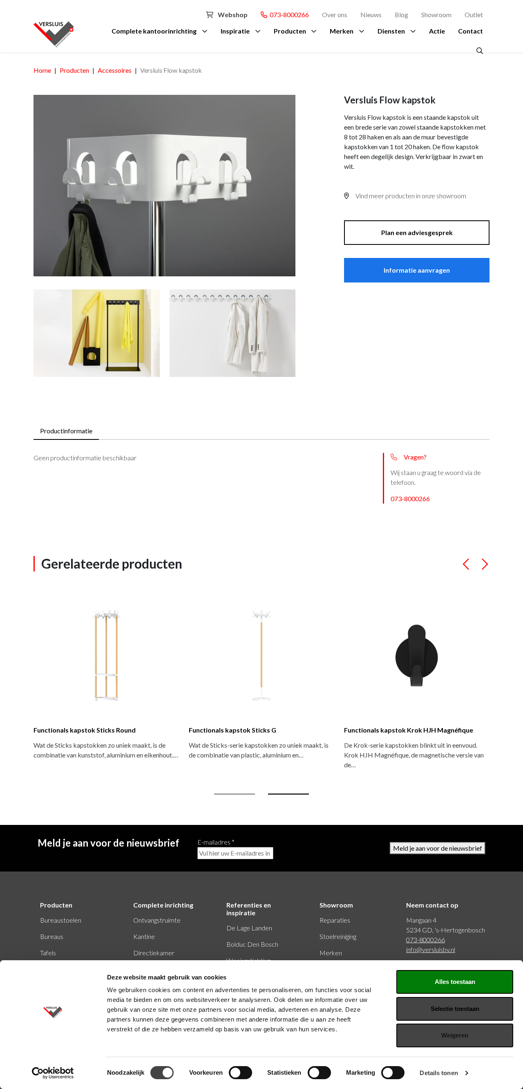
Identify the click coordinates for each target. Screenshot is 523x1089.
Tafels (48, 953)
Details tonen (439, 1072)
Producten (290, 31)
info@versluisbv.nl (430, 949)
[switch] (240, 1072)
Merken (341, 31)
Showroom (436, 14)
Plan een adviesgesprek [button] (417, 232)
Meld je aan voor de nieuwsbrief (437, 848)
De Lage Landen (249, 928)
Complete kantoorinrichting (154, 31)
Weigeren (454, 1035)
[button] (466, 567)
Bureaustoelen (60, 920)
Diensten (391, 31)
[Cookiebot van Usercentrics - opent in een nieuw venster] (53, 1073)
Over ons (334, 14)
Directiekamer (153, 953)
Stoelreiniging (338, 936)
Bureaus (51, 936)
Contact (470, 31)
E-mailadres (216, 842)
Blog (401, 14)
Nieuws (371, 14)
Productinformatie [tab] (66, 431)
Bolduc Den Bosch (252, 944)
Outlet (474, 14)
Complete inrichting (163, 905)
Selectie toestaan (455, 1008)
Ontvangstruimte (157, 920)
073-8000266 (288, 14)
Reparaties (335, 920)
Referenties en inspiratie (248, 908)
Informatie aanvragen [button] (417, 270)
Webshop (232, 14)
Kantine (144, 936)
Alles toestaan (455, 981)
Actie (437, 31)
